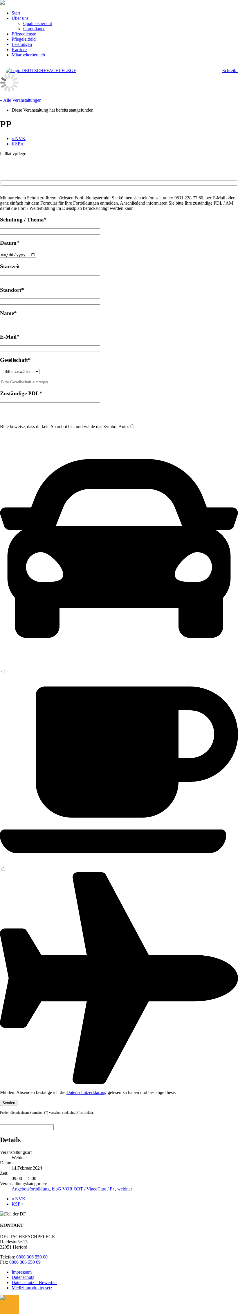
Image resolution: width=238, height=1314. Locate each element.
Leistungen (22, 44)
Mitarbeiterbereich (28, 54)
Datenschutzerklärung (86, 1092)
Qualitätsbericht (37, 23)
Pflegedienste (24, 33)
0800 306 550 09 (25, 1262)
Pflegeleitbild (24, 39)
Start (16, 12)
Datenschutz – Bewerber (34, 1282)
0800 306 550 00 (32, 1256)
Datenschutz (23, 1277)
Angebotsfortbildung (31, 1188)
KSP (18, 143)
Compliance (34, 28)
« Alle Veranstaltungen (21, 100)
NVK (19, 138)
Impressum (22, 1272)
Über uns (20, 18)
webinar (124, 1188)
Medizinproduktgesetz (32, 1287)
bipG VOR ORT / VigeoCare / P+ (83, 1188)
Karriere (19, 49)
